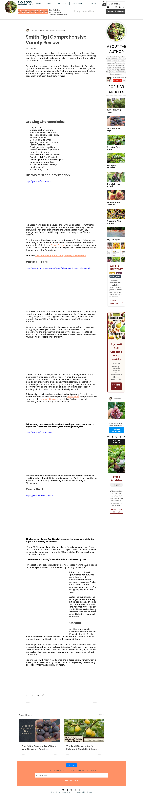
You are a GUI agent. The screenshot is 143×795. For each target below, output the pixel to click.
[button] (38, 3)
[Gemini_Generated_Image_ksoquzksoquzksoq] (124, 7)
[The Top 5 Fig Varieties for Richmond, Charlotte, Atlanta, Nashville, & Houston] (84, 730)
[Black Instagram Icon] (116, 7)
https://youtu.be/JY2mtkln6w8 (39, 432)
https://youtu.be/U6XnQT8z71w (39, 495)
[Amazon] (120, 7)
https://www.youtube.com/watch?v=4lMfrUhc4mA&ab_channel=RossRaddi (58, 268)
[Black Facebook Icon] (112, 7)
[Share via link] (43, 695)
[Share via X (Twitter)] (32, 695)
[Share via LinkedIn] (38, 695)
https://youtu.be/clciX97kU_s (38, 181)
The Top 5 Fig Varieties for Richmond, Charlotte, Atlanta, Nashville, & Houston (82, 748)
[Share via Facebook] (27, 695)
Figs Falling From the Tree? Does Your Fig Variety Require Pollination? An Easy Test (39, 748)
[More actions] (96, 30)
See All (101, 715)
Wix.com (89, 792)
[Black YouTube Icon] (108, 7)
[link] (104, 3)
